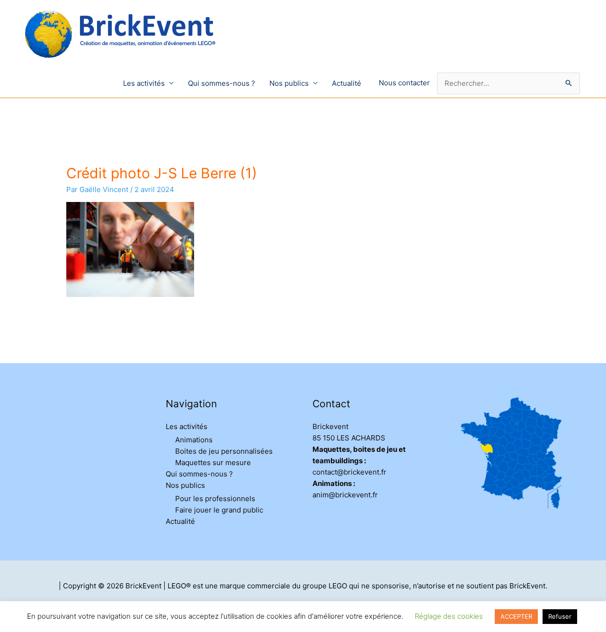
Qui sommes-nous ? (221, 83)
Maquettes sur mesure (213, 462)
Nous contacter (404, 82)
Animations (194, 439)
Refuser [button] (559, 616)
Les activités (144, 83)
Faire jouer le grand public (219, 509)
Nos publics (289, 83)
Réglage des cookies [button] (449, 616)
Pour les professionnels (215, 498)
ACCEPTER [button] (516, 616)
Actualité (346, 83)
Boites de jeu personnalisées (224, 451)
